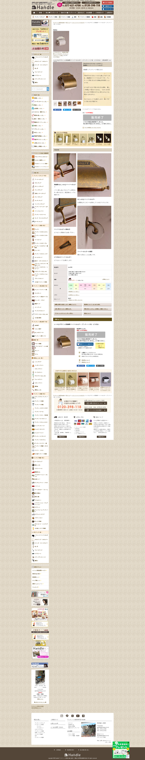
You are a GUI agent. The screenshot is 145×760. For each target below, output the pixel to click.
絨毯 (101, 17)
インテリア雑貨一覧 (38, 457)
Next (109, 381)
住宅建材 (109, 17)
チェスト (39, 726)
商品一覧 (36, 172)
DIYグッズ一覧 (107, 132)
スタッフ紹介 (71, 734)
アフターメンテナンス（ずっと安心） (64, 313)
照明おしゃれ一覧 (38, 358)
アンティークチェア (40, 17)
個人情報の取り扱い (84, 750)
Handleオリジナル (41, 166)
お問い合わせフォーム (105, 740)
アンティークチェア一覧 (40, 175)
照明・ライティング (40, 732)
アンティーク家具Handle (59, 22)
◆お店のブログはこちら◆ (40, 702)
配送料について (86, 360)
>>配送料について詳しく (73, 291)
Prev (56, 381)
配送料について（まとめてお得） (92, 304)
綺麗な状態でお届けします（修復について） (66, 304)
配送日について (86, 362)
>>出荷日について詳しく (73, 295)
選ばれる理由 (71, 726)
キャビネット (40, 727)
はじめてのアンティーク (68, 12)
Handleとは (71, 724)
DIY (36, 735)
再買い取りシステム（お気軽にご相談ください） (96, 309)
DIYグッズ (68, 22)
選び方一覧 (36, 95)
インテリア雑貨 (39, 734)
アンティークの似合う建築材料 (41, 153)
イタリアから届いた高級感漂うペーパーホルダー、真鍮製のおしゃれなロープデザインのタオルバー (60, 391)
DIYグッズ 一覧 (37, 54)
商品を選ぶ (37, 719)
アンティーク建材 (39, 737)
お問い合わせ (110, 12)
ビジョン (70, 723)
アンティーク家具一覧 (39, 225)
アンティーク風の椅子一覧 (40, 321)
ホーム (34, 12)
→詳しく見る (108, 742)
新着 (40, 12)
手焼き (41, 156)
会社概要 (89, 12)
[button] (55, 79)
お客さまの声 (54, 723)
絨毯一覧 (36, 340)
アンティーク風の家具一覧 (40, 286)
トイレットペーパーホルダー (78, 22)
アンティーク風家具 (85, 17)
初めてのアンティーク (73, 727)
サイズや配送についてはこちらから (93, 127)
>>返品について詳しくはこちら (75, 300)
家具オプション (37, 567)
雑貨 (95, 17)
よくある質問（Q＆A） (57, 727)
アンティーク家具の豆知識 (37, 706)
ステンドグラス (39, 729)
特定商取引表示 (70, 750)
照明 (75, 17)
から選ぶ (38, 98)
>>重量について (105, 279)
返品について (87, 313)
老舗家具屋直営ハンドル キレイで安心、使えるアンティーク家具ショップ (43, 6)
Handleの (40, 160)
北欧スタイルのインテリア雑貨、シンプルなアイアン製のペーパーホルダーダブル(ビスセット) (94, 391)
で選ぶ (40, 112)
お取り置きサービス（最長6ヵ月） (63, 309)
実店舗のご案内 (101, 723)
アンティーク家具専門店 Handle (76, 719)
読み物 (81, 12)
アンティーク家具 (53, 17)
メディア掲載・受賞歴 (73, 735)
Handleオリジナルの (41, 163)
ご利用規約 (58, 750)
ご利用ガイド (100, 12)
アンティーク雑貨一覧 (39, 393)
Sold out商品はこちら (36, 707)
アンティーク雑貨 (65, 17)
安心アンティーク (52, 12)
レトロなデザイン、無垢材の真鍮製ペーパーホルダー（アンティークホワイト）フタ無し (60, 54)
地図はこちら (40, 699)
